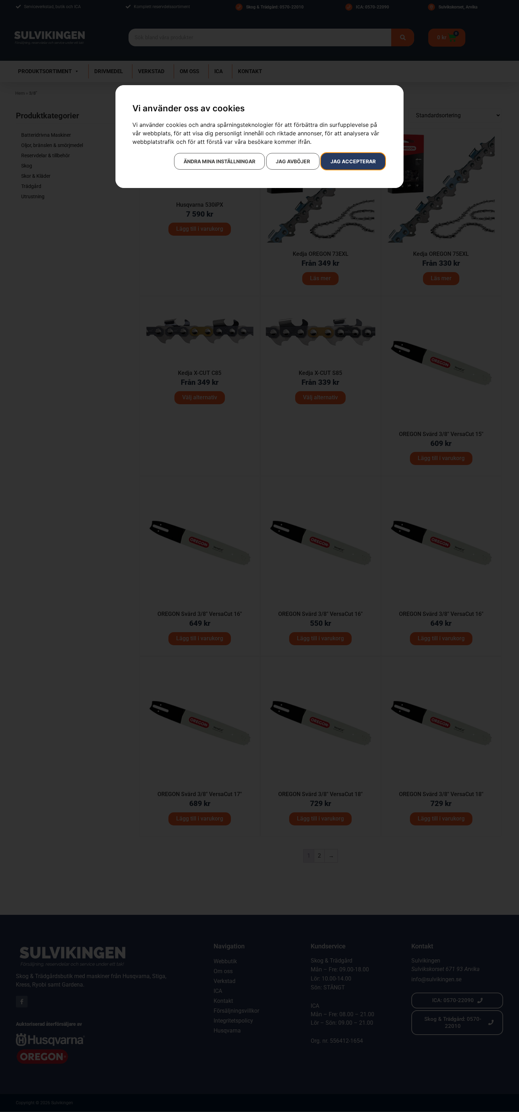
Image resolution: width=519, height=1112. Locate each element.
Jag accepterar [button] (353, 161)
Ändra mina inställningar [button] (219, 161)
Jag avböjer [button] (293, 161)
